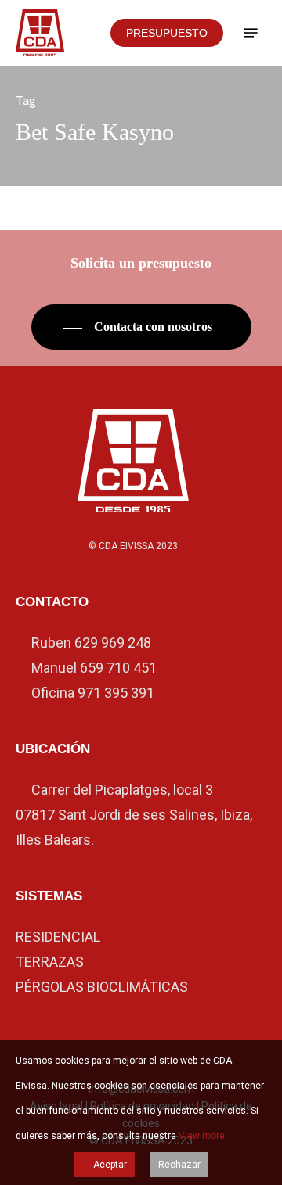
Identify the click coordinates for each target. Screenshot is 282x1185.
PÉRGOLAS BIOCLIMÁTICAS (102, 987)
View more (202, 1135)
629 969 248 (112, 642)
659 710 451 (118, 667)
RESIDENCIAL (58, 936)
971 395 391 (116, 692)
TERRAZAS (50, 961)
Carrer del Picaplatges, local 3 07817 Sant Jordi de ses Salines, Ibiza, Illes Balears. (134, 814)
